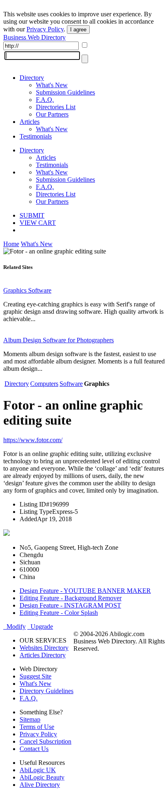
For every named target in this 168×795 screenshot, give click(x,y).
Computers (44, 383)
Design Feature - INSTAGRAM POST (70, 605)
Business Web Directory (34, 37)
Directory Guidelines (46, 690)
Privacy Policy (45, 29)
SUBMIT (32, 215)
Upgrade (40, 626)
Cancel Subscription (45, 741)
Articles (30, 121)
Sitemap (30, 719)
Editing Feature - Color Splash (59, 612)
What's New (52, 84)
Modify (14, 626)
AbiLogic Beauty (42, 777)
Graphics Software (27, 290)
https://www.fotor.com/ (32, 439)
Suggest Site (35, 676)
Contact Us (34, 748)
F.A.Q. (45, 99)
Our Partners (52, 114)
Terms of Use (37, 726)
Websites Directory (44, 647)
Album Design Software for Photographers (58, 340)
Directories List (55, 107)
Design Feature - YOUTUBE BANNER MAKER (85, 590)
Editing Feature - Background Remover (71, 598)
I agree (78, 29)
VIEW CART (38, 222)
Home (11, 243)
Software (71, 383)
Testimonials (36, 136)
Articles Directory (43, 655)
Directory (32, 77)
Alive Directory (40, 784)
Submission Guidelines (65, 92)
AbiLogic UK (38, 769)
